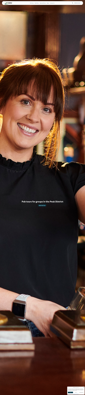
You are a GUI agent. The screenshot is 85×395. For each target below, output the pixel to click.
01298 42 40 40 (77, 3)
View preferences (81, 392)
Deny (75, 392)
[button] (83, 387)
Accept (70, 392)
